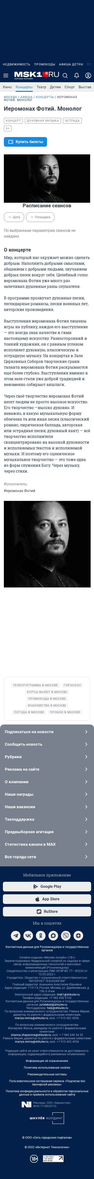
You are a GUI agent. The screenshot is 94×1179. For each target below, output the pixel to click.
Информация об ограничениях (47, 1061)
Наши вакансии (20, 806)
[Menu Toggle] (6, 75)
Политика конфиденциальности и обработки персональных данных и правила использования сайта (47, 1093)
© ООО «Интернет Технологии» (47, 1147)
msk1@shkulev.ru (68, 994)
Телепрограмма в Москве (35, 685)
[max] (53, 935)
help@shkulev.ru (57, 1008)
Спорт (70, 87)
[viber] (66, 935)
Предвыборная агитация (29, 831)
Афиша (26, 97)
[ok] (41, 935)
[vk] (28, 935)
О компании (16, 781)
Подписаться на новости (29, 731)
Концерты (24, 87)
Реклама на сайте (22, 769)
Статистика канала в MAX (30, 844)
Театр (41, 87)
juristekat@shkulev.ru (53, 1004)
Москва (10, 97)
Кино (7, 87)
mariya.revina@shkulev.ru (31, 1018)
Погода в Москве (29, 712)
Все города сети (20, 856)
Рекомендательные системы (47, 1074)
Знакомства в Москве (47, 705)
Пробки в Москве (65, 712)
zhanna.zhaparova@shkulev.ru (31, 1035)
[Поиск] (65, 75)
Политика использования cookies (47, 1067)
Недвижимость (16, 64)
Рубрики (13, 756)
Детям (55, 87)
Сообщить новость (23, 744)
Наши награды (19, 794)
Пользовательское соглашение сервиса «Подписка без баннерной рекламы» (47, 1082)
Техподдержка (19, 819)
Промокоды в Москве (47, 698)
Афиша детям (71, 64)
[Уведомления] (76, 75)
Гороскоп (72, 685)
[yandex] (78, 935)
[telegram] (15, 935)
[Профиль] (88, 75)
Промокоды (44, 64)
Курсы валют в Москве (47, 692)
